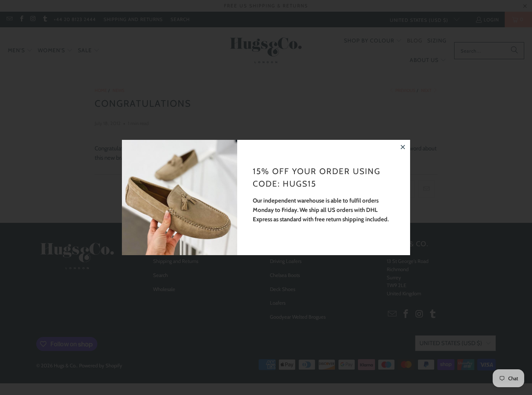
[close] (403, 147)
